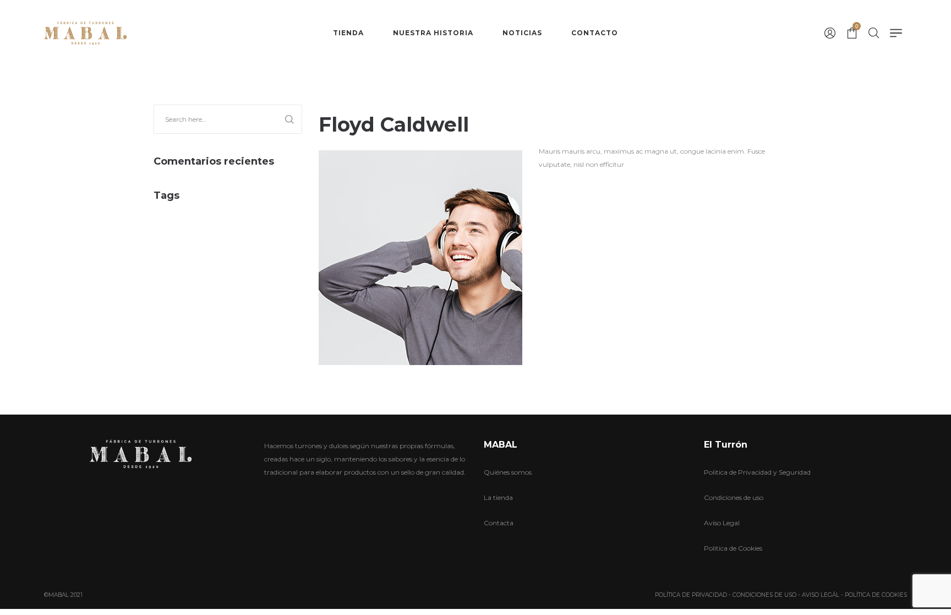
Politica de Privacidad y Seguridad (757, 472)
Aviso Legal (722, 523)
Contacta (498, 523)
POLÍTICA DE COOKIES (876, 594)
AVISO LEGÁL (820, 594)
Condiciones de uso (733, 497)
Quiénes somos (508, 472)
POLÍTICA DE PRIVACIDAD (691, 594)
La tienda (498, 497)
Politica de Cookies (733, 548)
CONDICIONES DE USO (764, 594)
